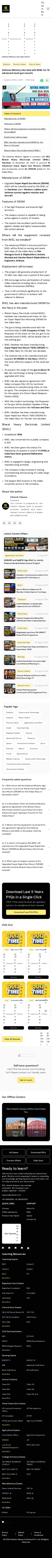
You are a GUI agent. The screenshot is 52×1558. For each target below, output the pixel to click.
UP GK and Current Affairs (12, 1421)
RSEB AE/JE (6, 1498)
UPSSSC (5, 1440)
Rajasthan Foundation (11, 1288)
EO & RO (30, 1336)
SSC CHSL (6, 1322)
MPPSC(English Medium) (12, 1346)
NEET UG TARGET (33, 1469)
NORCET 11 (6, 1360)
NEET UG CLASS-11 (9, 1474)
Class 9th (30, 1389)
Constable (31, 1293)
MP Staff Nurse (33, 1370)
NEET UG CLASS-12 (10, 1469)
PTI (28, 1274)
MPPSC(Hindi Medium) (36, 1341)
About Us (30, 1208)
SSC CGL (30, 1312)
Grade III (30, 1264)
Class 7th (30, 1384)
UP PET (29, 1416)
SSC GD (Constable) (10, 1317)
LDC (28, 1298)
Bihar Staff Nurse (9, 1370)
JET (28, 1440)
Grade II (5, 1269)
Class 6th (6, 1384)
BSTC (4, 1274)
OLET (29, 1474)
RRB (3, 1365)
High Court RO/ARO (34, 1421)
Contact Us (31, 1219)
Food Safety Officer (10, 1435)
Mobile (5, 1512)
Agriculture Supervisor (36, 1435)
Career (29, 1216)
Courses (5, 1208)
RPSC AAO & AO (33, 1445)
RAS (28, 1288)
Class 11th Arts (32, 1394)
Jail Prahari (6, 1298)
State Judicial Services (11, 1488)
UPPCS (4, 1341)
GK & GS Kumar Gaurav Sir (13, 1312)
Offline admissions (9, 1212)
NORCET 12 (31, 1360)
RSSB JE (30, 1493)
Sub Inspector (8, 1293)
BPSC (29, 1346)
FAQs (29, 1212)
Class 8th (6, 1389)
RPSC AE (30, 1498)
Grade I (30, 1269)
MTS (28, 1322)
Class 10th (6, 1394)
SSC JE (30, 1488)
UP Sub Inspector (34, 1408)
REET (4, 1264)
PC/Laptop (31, 1512)
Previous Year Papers (10, 1216)
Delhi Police (31, 1317)
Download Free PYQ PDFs (26, 912)
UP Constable (7, 1416)
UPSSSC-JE (6, 1493)
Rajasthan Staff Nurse (35, 1365)
